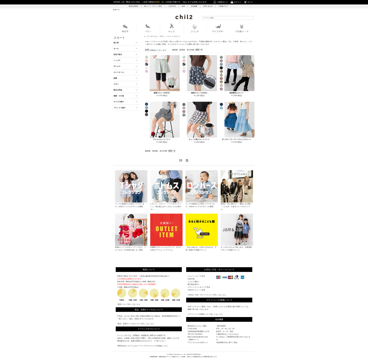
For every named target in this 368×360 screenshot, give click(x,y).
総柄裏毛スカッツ (236, 93)
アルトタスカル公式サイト (198, 342)
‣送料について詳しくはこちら (128, 304)
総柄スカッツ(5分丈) (162, 93)
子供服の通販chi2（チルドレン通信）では (215, 42)
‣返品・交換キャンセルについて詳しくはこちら (135, 324)
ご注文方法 (172, 6)
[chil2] (184, 16)
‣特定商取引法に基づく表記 (226, 342)
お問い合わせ (208, 6)
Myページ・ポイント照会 (153, 6)
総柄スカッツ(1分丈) (199, 93)
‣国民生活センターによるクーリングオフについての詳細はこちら (142, 346)
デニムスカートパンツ (161, 139)
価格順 (175, 50)
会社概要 (194, 6)
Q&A (183, 6)
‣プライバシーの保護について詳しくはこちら (205, 314)
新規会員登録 (133, 6)
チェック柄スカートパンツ (199, 139)
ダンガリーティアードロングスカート (236, 139)
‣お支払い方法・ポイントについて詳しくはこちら (207, 295)
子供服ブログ (223, 6)
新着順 (182, 50)
